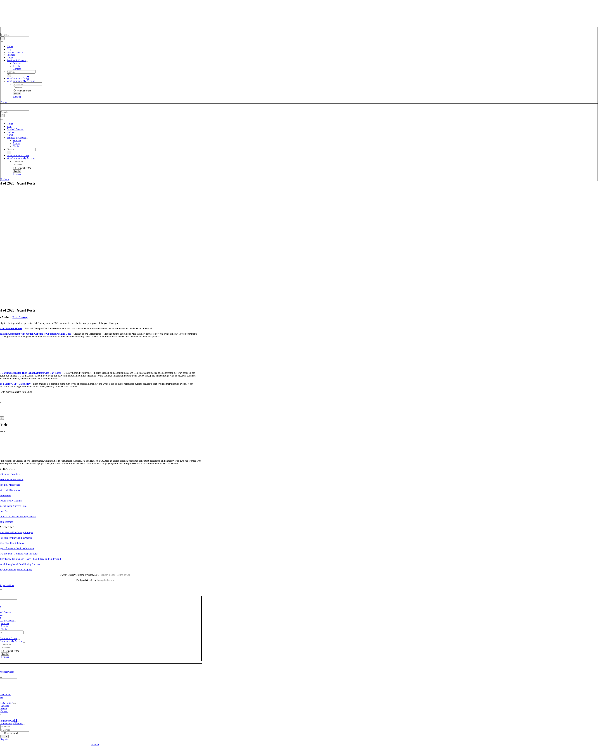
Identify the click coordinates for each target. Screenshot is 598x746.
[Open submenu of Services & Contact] (27, 61)
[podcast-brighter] (95, 25)
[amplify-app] (95, 17)
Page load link (7, 585)
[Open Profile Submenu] (24, 642)
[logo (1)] (20, 31)
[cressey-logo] (95, 3)
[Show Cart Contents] (18, 639)
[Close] (1, 589)
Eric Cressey (20, 317)
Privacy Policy (108, 574)
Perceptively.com (105, 580)
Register (17, 96)
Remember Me (23, 90)
